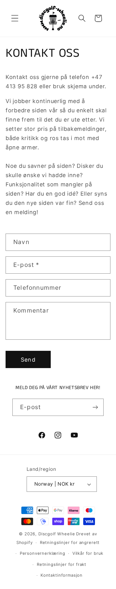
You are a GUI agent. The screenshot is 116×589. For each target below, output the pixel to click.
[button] (15, 18)
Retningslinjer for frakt (61, 564)
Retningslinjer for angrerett (70, 542)
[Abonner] (95, 407)
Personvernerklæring (42, 553)
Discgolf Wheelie (56, 533)
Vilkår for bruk (88, 553)
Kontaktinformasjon (62, 575)
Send (28, 359)
